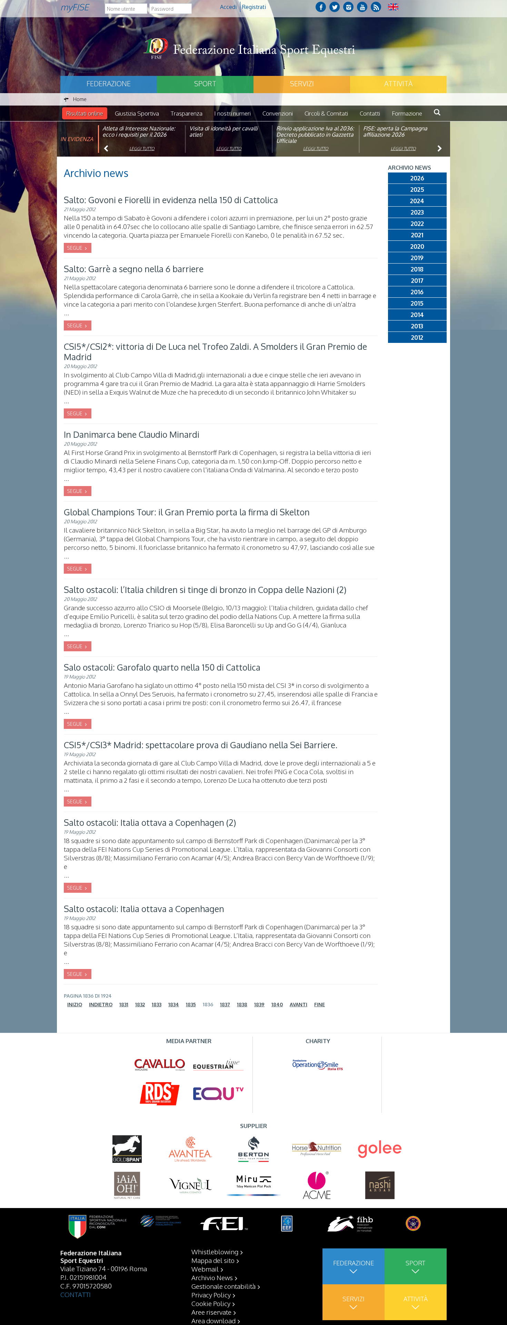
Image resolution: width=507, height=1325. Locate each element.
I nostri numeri (232, 113)
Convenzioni (277, 113)
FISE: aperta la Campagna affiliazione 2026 (395, 131)
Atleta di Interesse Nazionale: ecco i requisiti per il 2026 (138, 131)
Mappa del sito (213, 1260)
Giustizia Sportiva (137, 113)
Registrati (254, 6)
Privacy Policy (211, 1295)
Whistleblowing (214, 1251)
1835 (191, 1004)
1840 (277, 1004)
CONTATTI (75, 1294)
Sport (205, 83)
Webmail (205, 1269)
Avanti (298, 1004)
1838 (242, 1004)
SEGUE (75, 248)
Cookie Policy (210, 1303)
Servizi (302, 83)
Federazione (109, 83)
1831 (123, 1004)
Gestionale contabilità (223, 1286)
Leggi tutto (142, 148)
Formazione (407, 113)
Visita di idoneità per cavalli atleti (223, 131)
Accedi (228, 6)
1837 (225, 1004)
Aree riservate (211, 1312)
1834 (173, 1004)
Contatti (370, 113)
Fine (319, 1004)
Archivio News (212, 1277)
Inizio (74, 1004)
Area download (213, 1320)
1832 (140, 1004)
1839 (259, 1004)
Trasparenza (186, 113)
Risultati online (84, 113)
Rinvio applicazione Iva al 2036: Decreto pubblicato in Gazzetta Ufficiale (315, 134)
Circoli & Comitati (326, 113)
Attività (398, 83)
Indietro (100, 1004)
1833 (156, 1004)
